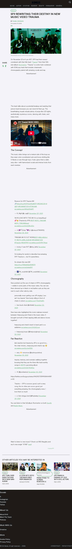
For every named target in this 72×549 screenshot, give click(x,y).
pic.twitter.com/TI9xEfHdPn (35, 301)
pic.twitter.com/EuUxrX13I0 (24, 348)
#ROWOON (41, 204)
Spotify (49, 403)
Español (59, 6)
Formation (50, 6)
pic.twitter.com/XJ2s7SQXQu (24, 368)
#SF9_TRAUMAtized (22, 223)
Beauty (41, 6)
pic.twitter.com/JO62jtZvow (30, 327)
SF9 (53, 448)
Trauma (35, 62)
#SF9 (35, 204)
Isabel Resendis (18, 21)
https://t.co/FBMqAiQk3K (23, 265)
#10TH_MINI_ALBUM (24, 240)
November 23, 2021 (36, 213)
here (29, 444)
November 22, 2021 (21, 233)
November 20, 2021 (35, 372)
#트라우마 (25, 243)
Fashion (34, 6)
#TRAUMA (33, 206)
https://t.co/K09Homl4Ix (24, 204)
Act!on (18, 6)
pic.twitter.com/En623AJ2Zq (24, 226)
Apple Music (18, 406)
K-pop (49, 448)
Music (12, 6)
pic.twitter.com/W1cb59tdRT (24, 209)
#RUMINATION (23, 206)
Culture (26, 6)
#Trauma (18, 243)
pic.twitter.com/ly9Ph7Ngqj (38, 243)
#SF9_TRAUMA (40, 220)
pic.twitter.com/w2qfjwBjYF (24, 267)
